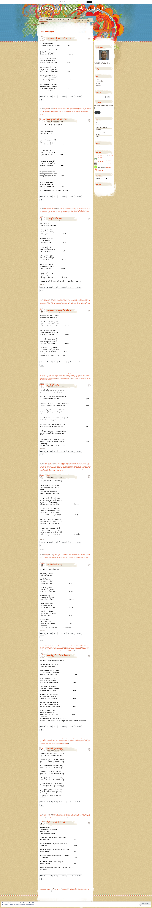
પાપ (55, 375)
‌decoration (67, 645)
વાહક (84, 375)
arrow (59, 373)
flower (64, 211)
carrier (66, 376)
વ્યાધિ (76, 740)
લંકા (64, 740)
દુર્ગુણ (83, 108)
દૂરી (79, 299)
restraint (57, 112)
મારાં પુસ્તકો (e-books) (68, 20)
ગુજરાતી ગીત (46, 108)
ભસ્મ (48, 740)
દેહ (46, 375)
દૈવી (48, 375)
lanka (82, 741)
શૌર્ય (40, 376)
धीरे (89, 208)
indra (62, 467)
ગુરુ (72, 814)
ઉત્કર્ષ (67, 739)
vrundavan (42, 304)
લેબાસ (59, 555)
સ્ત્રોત (71, 466)
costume (83, 555)
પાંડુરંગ (89, 108)
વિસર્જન (72, 740)
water (63, 212)
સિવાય (89, 740)
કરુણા (70, 554)
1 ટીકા (70, 743)
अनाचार (61, 208)
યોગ (65, 647)
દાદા (69, 464)
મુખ (62, 740)
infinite (51, 557)
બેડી (45, 110)
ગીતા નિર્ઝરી (98, 134)
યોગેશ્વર (52, 110)
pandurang (48, 112)
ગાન (70, 299)
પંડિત (80, 464)
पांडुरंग (45, 210)
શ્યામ (86, 300)
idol (51, 303)
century (69, 376)
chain (46, 111)
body (57, 376)
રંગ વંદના (97, 136)
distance (63, 302)
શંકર (78, 740)
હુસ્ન (71, 555)
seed (46, 212)
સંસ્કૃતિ (83, 110)
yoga (70, 650)
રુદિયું (66, 300)
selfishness (49, 212)
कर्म (68, 208)
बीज (54, 210)
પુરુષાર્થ (52, 647)
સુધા (69, 555)
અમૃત (75, 645)
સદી (47, 376)
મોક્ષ (55, 555)
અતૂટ (59, 108)
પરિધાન (49, 647)
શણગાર (79, 647)
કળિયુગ (67, 299)
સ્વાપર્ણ (43, 111)
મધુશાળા (63, 375)
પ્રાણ (52, 815)
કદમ (65, 554)
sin (75, 378)
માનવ (58, 300)
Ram (54, 469)
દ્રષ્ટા (81, 299)
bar (51, 376)
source (81, 469)
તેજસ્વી (79, 108)
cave (44, 741)
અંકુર (54, 299)
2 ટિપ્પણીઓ (50, 379)
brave (52, 648)
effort (65, 648)
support (58, 212)
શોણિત (83, 300)
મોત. (48, 475)
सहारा (77, 210)
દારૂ (40, 375)
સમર (64, 815)
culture (51, 111)
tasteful (63, 112)
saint (66, 469)
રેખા (58, 110)
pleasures (46, 650)
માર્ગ (60, 300)
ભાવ (47, 110)
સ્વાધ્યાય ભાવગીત (51, 208)
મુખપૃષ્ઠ (42, 19)
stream (84, 469)
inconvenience (53, 467)
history (41, 817)
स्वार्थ (88, 210)
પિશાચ (43, 555)
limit (74, 467)
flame (43, 378)
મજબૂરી (48, 300)
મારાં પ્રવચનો (57, 19)
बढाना (52, 210)
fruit (69, 211)
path (51, 112)
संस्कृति (74, 210)
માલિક (87, 888)
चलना (75, 208)
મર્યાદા (88, 464)
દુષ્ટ (85, 108)
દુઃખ (71, 464)
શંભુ (80, 740)
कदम (66, 208)
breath (77, 555)
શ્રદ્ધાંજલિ (98, 138)
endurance (89, 466)
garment (72, 648)
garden (78, 302)
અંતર (57, 299)
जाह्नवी (80, 208)
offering (43, 112)
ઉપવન (62, 299)
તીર (89, 373)
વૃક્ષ (88, 375)
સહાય (63, 466)
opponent (86, 467)
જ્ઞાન (74, 888)
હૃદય (50, 302)
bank (40, 211)
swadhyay (41, 470)
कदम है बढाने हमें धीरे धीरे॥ (57, 119)
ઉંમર (82, 645)
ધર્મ (87, 108)
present (54, 817)
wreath (66, 212)
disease (57, 741)
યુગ (64, 300)
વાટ (70, 647)
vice (76, 112)
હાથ (45, 648)
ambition (58, 645)
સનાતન (61, 815)
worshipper (66, 743)
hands (77, 648)
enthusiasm (62, 741)
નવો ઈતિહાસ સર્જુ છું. (55, 748)
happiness (74, 741)
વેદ (73, 110)
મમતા (55, 300)
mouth (85, 741)
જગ (72, 299)
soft (77, 378)
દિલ (42, 375)
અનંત (59, 554)
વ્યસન (76, 110)
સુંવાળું (49, 376)
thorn (45, 470)
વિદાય (66, 740)
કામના (75, 739)
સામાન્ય (88, 38)
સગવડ (58, 815)
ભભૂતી (45, 740)
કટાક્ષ (88, 463)
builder (63, 376)
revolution (76, 303)
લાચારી (42, 889)
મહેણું (68, 375)
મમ (53, 300)
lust (61, 557)
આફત (65, 814)
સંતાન (85, 647)
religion (53, 112)
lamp (59, 303)
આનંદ (64, 739)
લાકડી (63, 110)
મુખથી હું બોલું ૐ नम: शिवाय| (58, 655)
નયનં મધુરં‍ (98, 131)
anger (56, 463)
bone (83, 466)
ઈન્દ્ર (73, 463)
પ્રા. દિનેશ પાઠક (60, 40)
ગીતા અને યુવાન (99, 124)
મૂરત (62, 300)
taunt (82, 378)
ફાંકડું (41, 110)
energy (60, 111)
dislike (86, 376)
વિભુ (68, 740)
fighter (41, 378)
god (81, 302)
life (76, 111)
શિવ (82, 740)
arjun (56, 373)
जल (77, 208)
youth (50, 890)
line (81, 111)
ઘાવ (82, 373)
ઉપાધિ (73, 739)
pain (89, 467)
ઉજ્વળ (80, 463)
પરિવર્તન (41, 300)
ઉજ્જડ (77, 463)
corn (57, 648)
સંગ (42, 376)
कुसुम (73, 208)
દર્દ (67, 464)
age (56, 645)
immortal (83, 648)
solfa (84, 303)
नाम (42, 210)
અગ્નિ (56, 554)
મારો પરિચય (49, 19)
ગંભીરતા (85, 645)
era (68, 302)
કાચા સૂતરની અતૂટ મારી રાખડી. (59, 38)
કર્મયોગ (41, 464)
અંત (56, 888)
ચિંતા (76, 814)
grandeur (84, 302)
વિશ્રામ (73, 300)
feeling (66, 111)
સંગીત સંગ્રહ (85, 20)
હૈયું (51, 302)
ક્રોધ (48, 464)
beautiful (54, 376)
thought (66, 112)
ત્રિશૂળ (82, 739)
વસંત (45, 889)
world (45, 304)
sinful (77, 557)
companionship (74, 376)
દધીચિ (63, 464)
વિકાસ (66, 110)
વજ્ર (82, 375)
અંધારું (59, 299)
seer (82, 303)
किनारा (70, 208)
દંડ (81, 108)
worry (66, 817)
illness (49, 378)
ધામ (83, 299)
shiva (57, 743)
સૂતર (89, 110)
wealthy (67, 650)
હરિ (47, 302)
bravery (60, 376)
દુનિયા (85, 739)
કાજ (64, 108)
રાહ (56, 815)
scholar (72, 469)
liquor (76, 211)
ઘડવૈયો (80, 373)
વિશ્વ (76, 300)
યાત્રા (43, 466)
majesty (77, 467)
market (64, 557)
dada (85, 466)
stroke (79, 378)
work (79, 112)
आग (63, 208)
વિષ (70, 740)
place (71, 303)
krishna (70, 467)
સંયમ (81, 110)
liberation (55, 557)
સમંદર (86, 110)
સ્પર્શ (46, 302)
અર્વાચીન (61, 814)
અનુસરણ (98, 102)
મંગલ (50, 740)
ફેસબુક (98, 69)
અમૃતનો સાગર (108, 167)
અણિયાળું (69, 373)
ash (57, 739)
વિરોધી (51, 466)
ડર (83, 814)
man (65, 303)
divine (54, 211)
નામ (78, 464)
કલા (72, 554)
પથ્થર (50, 375)
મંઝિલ (49, 110)
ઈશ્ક (63, 554)
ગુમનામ (50, 464)
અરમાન (77, 645)
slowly (53, 212)
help (49, 467)
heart (41, 303)
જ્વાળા (85, 373)
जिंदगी (83, 208)
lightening (79, 111)
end (57, 889)
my (66, 303)
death (88, 555)
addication (55, 108)
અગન (61, 463)
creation (47, 741)
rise (52, 743)
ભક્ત (43, 740)
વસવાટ (68, 647)
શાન (81, 300)
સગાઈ (41, 648)
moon (47, 817)
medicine (58, 378)
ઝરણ (61, 464)
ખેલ (70, 814)
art (53, 554)
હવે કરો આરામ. (53, 384)
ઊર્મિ (65, 299)
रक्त (63, 210)
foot (73, 302)
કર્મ (62, 888)
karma (72, 211)
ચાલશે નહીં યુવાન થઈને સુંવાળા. (59, 310)
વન (71, 300)
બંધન (43, 110)
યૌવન (90, 888)
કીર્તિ (45, 464)
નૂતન (89, 814)
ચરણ (68, 108)
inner (57, 303)
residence (51, 650)
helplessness (44, 303)
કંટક (85, 463)
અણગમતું (65, 373)
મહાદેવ (57, 740)
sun (55, 212)
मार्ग (58, 210)
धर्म (87, 208)
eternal (84, 815)
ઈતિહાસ (67, 814)
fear (89, 815)
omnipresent (43, 743)
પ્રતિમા (49, 815)
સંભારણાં (42, 23)
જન (66, 888)
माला (61, 210)
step (84, 557)
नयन (40, 210)
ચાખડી (71, 108)
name (81, 211)
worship (47, 890)
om (40, 743)
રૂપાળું (76, 375)
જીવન (76, 108)
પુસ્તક (46, 815)
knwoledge (72, 889)
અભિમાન (71, 645)
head (77, 741)
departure (51, 741)
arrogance (63, 645)
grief (70, 741)
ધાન (47, 647)
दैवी (85, 208)
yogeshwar (82, 112)
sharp (73, 378)
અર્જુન (72, 373)
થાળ (96, 122)
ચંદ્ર (74, 814)
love (84, 111)
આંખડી (61, 108)
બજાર (50, 555)
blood (43, 211)
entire (67, 302)
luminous (86, 111)
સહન (61, 466)
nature (41, 650)
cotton (48, 111)
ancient (54, 814)
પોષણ (89, 739)
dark (56, 302)
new (49, 817)
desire (54, 741)
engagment (68, 648)
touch (89, 303)
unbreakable (70, 112)
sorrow (78, 469)
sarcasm (69, 469)
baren (78, 466)
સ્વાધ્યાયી (75, 466)
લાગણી (69, 300)
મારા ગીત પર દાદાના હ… (102, 155)
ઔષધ (75, 373)
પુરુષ (44, 300)
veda (74, 112)
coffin (80, 555)
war (64, 817)
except (66, 741)
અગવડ (64, 463)
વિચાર (68, 110)
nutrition (87, 741)
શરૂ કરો (89, 2)
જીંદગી (74, 108)
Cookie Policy (31, 904)
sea (75, 469)
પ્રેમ (47, 555)
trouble (59, 743)
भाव (56, 210)
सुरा (81, 210)
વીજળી (71, 110)
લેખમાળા (78, 20)
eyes (56, 211)
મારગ (71, 375)
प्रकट (47, 210)
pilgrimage (48, 469)
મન (51, 300)
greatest (88, 302)
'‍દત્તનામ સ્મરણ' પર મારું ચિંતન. (102, 127)
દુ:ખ (87, 814)
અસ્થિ (67, 463)
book (72, 815)
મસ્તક (54, 740)
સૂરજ (69, 466)
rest (73, 303)
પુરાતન (43, 815)
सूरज (84, 210)
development (55, 111)
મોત (57, 555)
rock (70, 378)
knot (71, 111)
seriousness (55, 650)
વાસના (62, 555)
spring (44, 890)
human (49, 303)
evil (62, 111)
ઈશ (75, 463)
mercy (67, 557)
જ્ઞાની (58, 464)
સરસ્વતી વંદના (98, 129)
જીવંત (69, 888)
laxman (73, 111)
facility (87, 815)
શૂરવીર (82, 647)
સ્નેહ (40, 111)
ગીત (74, 554)
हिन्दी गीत (46, 208)
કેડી (66, 108)
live (76, 889)
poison (50, 743)
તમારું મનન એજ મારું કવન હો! (70, 8)
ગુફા (78, 739)
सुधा (80, 210)
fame (40, 467)
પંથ (89, 554)
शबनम (65, 210)
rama (56, 469)
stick (60, 112)
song (86, 303)
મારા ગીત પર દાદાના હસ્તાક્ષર (101, 126)
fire (61, 211)
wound (43, 379)
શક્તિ (78, 110)
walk (61, 212)
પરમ (87, 299)
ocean (41, 112)
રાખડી (55, 110)
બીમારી (60, 375)
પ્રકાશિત (97, 85)
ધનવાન (44, 647)
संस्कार (71, 210)
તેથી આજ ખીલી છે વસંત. (56, 822)
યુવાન (73, 375)
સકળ (89, 300)
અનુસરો (97, 113)
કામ (77, 373)
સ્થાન (43, 302)
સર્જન (86, 740)
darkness (59, 302)
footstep (66, 211)
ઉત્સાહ (70, 739)
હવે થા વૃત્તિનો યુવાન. (55, 564)
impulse (53, 303)
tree (87, 378)
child (54, 648)
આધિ (62, 739)
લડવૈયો (79, 375)
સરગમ (41, 302)
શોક (84, 740)
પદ (85, 299)
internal (64, 467)
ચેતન (65, 888)
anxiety (54, 739)
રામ (48, 466)
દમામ (66, 464)
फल (49, 210)
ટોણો (87, 373)
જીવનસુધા (83, 554)
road (68, 378)
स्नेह (86, 210)
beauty (74, 555)
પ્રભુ (46, 300)
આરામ (70, 463)
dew (51, 211)
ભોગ (59, 647)
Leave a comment (71, 212)
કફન (67, 554)
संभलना (68, 210)
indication (58, 467)
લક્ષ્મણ (60, 110)
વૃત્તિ (75, 647)
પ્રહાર (57, 375)
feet (69, 111)
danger (81, 815)
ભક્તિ (83, 888)
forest (76, 302)
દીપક (77, 299)
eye (64, 111)
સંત (49, 889)
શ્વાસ (67, 555)
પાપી (40, 555)
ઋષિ (83, 463)
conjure (45, 211)
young (46, 379)
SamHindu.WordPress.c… (103, 169)
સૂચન (66, 466)
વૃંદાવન (79, 300)
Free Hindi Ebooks (102, 163)
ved (62, 650)
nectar (83, 211)
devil (40, 557)
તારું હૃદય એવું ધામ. (54, 218)
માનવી (53, 555)
